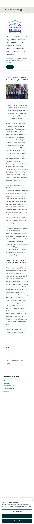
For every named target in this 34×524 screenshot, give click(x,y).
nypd (23, 357)
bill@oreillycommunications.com (15, 332)
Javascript (6, 391)
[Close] (32, 500)
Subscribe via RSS (8, 386)
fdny (8, 360)
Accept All (17, 520)
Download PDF (7, 383)
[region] (17, 511)
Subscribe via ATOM (9, 388)
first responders (10, 354)
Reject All (16, 516)
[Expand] (26, 97)
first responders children (17, 360)
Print (4, 380)
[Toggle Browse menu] (27, 9)
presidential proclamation (13, 357)
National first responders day (14, 350)
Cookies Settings (17, 511)
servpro (8, 363)
